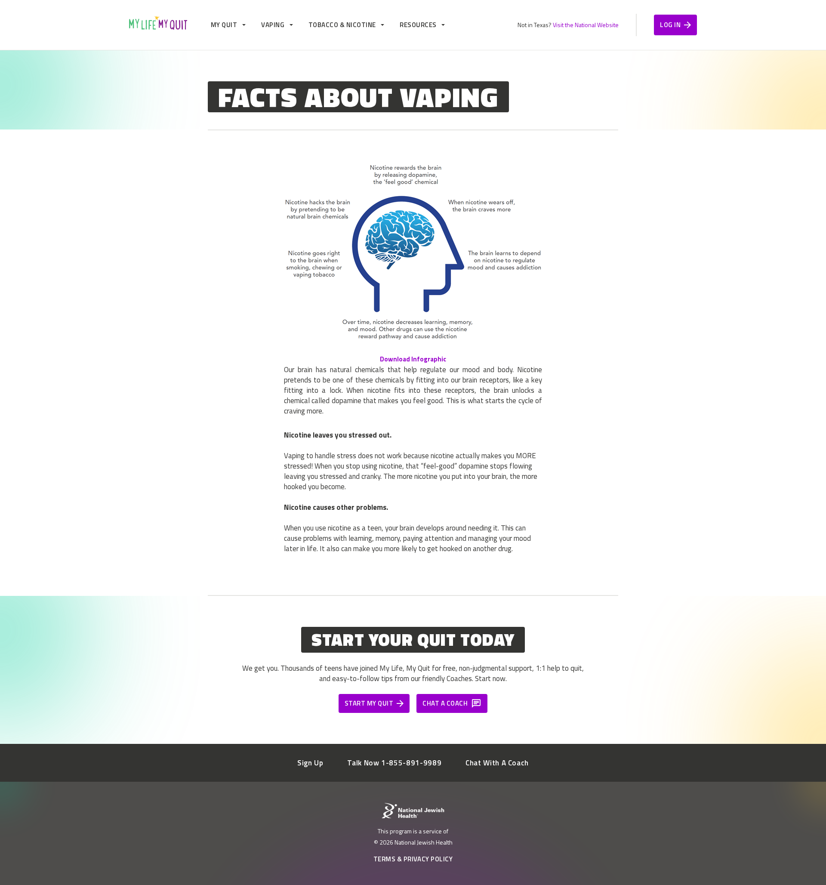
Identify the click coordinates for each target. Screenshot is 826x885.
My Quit (224, 25)
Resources (418, 25)
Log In (670, 25)
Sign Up (310, 762)
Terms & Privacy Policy (413, 859)
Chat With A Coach (497, 763)
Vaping (272, 25)
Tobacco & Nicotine (342, 25)
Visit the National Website (586, 24)
